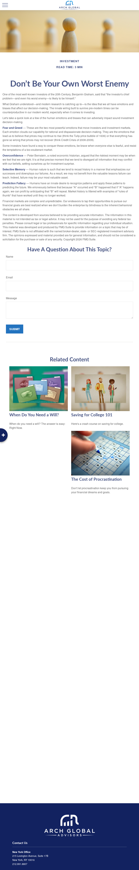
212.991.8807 (19, 864)
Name (9, 256)
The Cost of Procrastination (96, 480)
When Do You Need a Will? (34, 415)
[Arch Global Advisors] (69, 825)
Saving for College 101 (91, 415)
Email (9, 277)
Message (11, 298)
